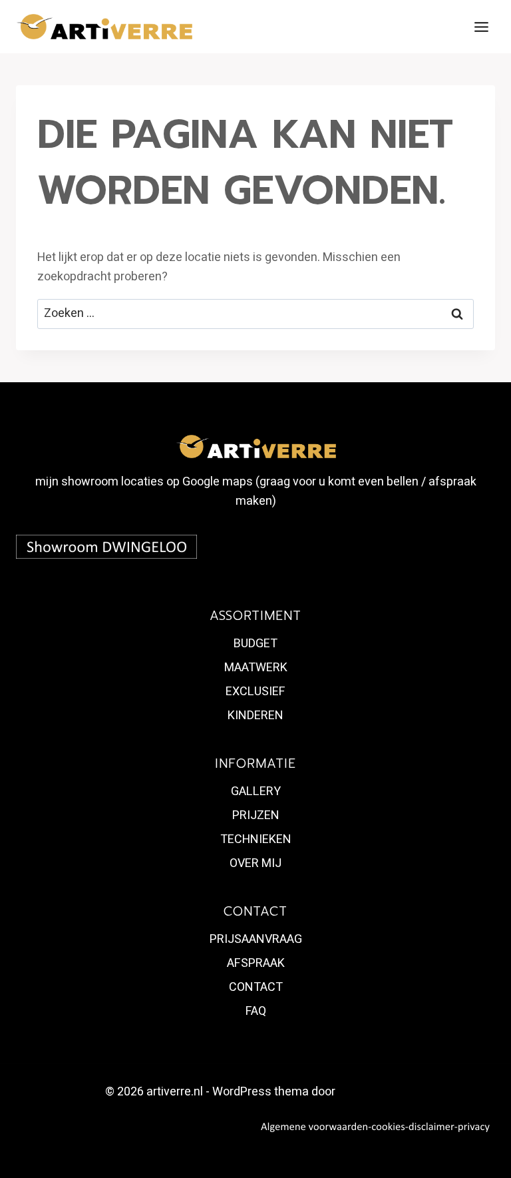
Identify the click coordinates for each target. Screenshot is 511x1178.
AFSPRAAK (256, 963)
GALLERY (256, 791)
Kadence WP (372, 1092)
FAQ (256, 1011)
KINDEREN (255, 716)
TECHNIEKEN (255, 839)
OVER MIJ (255, 863)
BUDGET (255, 644)
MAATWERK (255, 668)
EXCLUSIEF (255, 692)
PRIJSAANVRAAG (256, 939)
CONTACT (256, 987)
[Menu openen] (481, 27)
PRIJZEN (255, 815)
